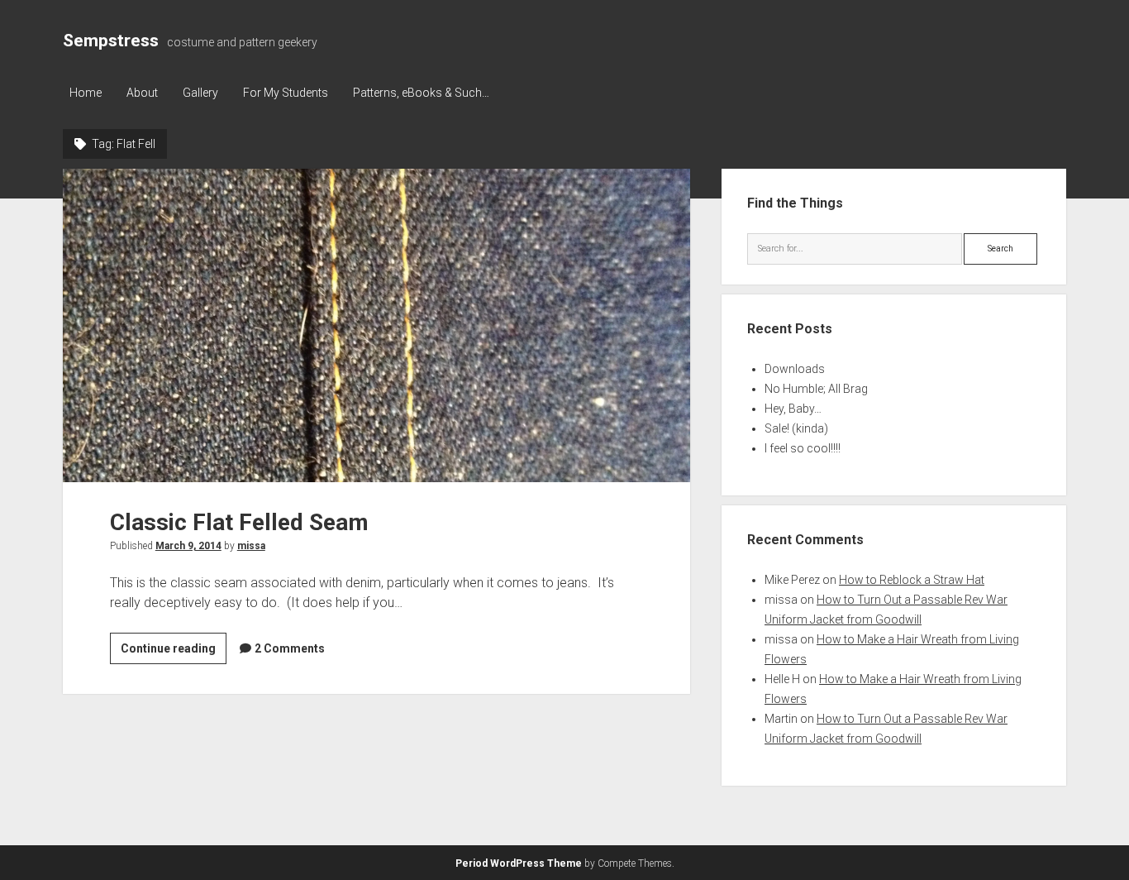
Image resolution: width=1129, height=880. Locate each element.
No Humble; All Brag (816, 388)
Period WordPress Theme (518, 863)
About (142, 92)
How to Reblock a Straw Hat (911, 579)
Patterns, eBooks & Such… (421, 92)
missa (251, 546)
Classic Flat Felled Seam (376, 325)
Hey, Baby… (793, 408)
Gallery (200, 92)
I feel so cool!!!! (803, 448)
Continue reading (173, 652)
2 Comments (290, 648)
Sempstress (111, 40)
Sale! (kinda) (796, 428)
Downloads (795, 368)
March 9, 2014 (188, 546)
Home (85, 92)
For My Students (285, 92)
